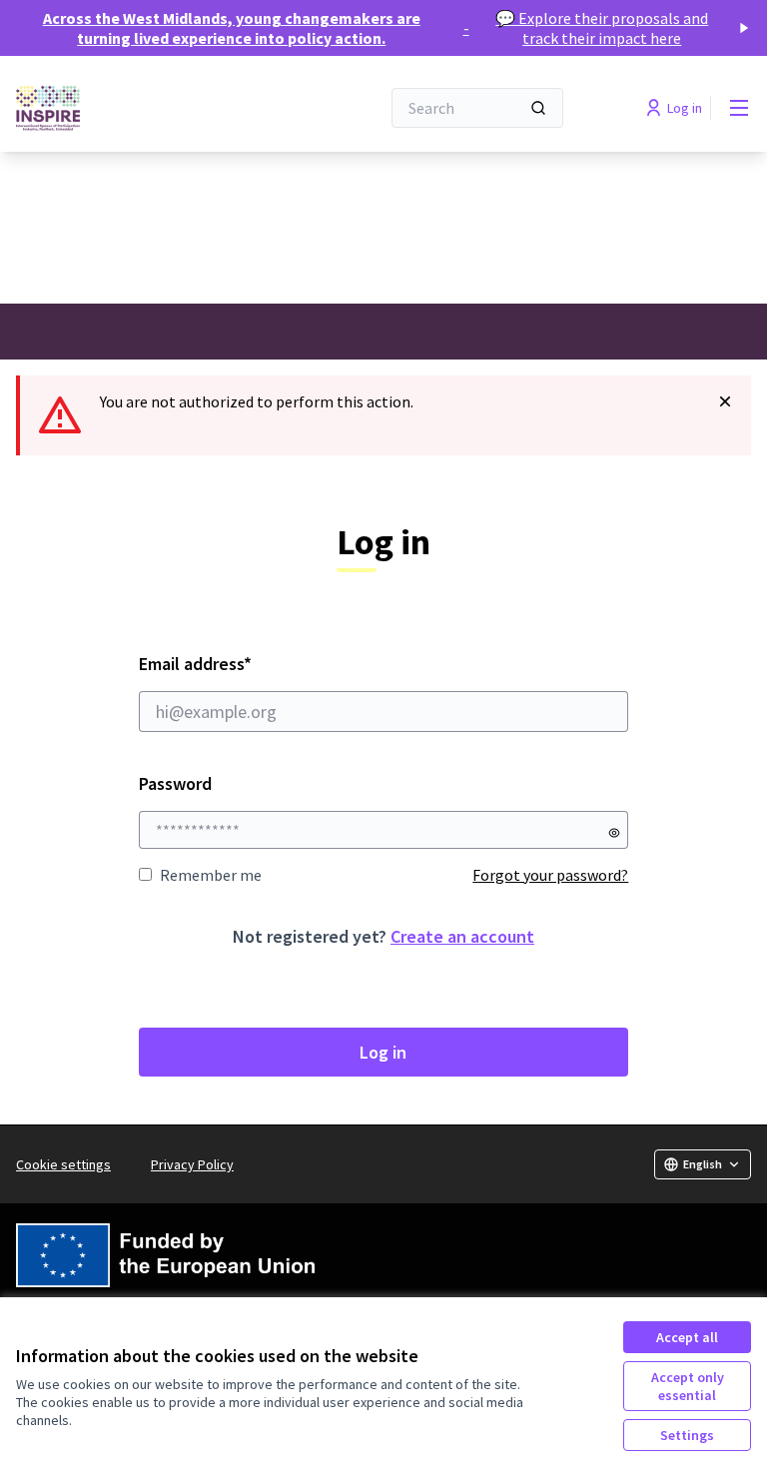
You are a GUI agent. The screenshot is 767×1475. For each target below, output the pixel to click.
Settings (687, 1435)
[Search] (538, 108)
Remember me (211, 875)
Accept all (687, 1337)
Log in (383, 1052)
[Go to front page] (149, 108)
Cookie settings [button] (63, 1164)
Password (175, 783)
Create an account (462, 936)
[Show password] (614, 833)
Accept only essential (687, 1386)
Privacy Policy (192, 1164)
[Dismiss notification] (725, 401)
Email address (249, 663)
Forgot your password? (550, 875)
